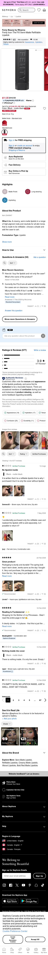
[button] (33, 101)
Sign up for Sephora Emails (14, 870)
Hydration (38, 42)
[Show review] (10, 440)
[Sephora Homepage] (9, 10)
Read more (9, 296)
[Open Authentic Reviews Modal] (26, 378)
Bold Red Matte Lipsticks (27, 765)
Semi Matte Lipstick (23, 759)
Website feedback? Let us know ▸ (24, 773)
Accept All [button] (35, 939)
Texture (6, 44)
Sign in (11, 145)
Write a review (40, 350)
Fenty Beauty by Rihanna (13, 30)
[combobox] (26, 10)
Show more (7, 241)
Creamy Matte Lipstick (28, 762)
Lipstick (18, 16)
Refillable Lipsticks (10, 762)
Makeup (5, 16)
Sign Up (39, 876)
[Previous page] (3, 700)
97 (40, 700)
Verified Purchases (39, 454)
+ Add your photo (9, 718)
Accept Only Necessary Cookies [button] (13, 939)
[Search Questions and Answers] (4, 263)
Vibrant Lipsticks (9, 765)
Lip (12, 16)
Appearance (29, 42)
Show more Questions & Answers (20, 319)
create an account (24, 145)
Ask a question (23, 39)
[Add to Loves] (44, 108)
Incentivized (7, 671)
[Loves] (39, 10)
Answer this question (13, 310)
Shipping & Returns (17, 150)
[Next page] (45, 700)
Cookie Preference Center (15, 931)
